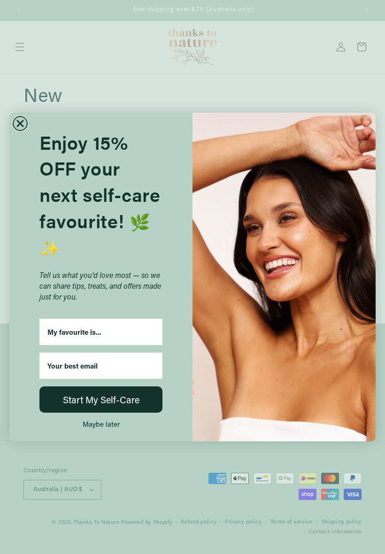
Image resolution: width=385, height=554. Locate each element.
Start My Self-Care (101, 399)
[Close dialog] (20, 123)
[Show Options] (153, 332)
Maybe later (101, 424)
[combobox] (98, 332)
